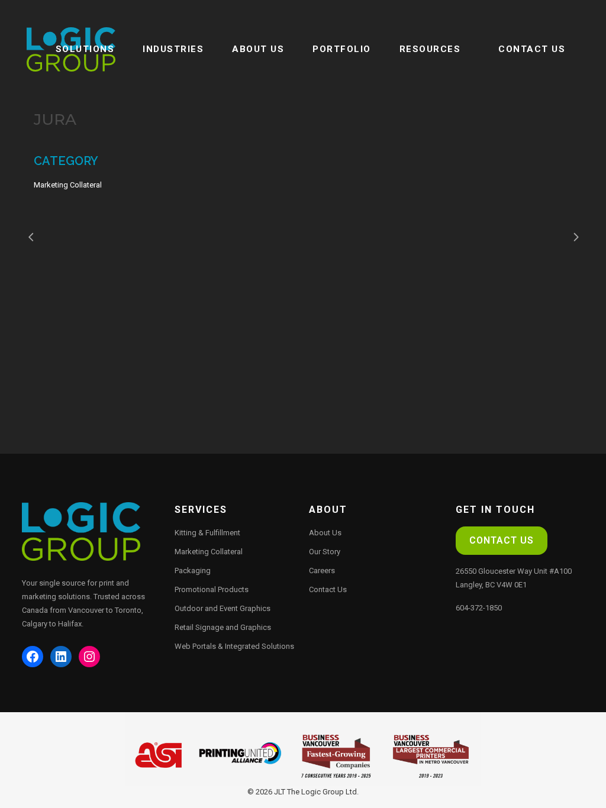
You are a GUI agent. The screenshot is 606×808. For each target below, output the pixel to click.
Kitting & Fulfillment (207, 532)
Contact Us (328, 589)
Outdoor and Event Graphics (222, 608)
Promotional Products (212, 589)
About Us (325, 532)
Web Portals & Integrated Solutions (234, 646)
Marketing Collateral (209, 551)
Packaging (193, 570)
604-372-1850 (479, 607)
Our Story (324, 551)
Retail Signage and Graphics (223, 627)
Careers (322, 570)
